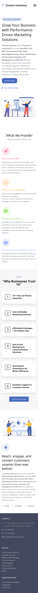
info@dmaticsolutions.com (14, 537)
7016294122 (9, 529)
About (4, 571)
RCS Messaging (7, 563)
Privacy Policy (7, 566)
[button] (34, 5)
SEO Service (6, 587)
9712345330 (9, 533)
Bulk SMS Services (8, 555)
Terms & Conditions (9, 568)
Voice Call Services (8, 560)
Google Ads (6, 585)
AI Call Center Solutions (10, 552)
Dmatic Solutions (16, 5)
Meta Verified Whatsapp (10, 558)
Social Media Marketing (10, 582)
